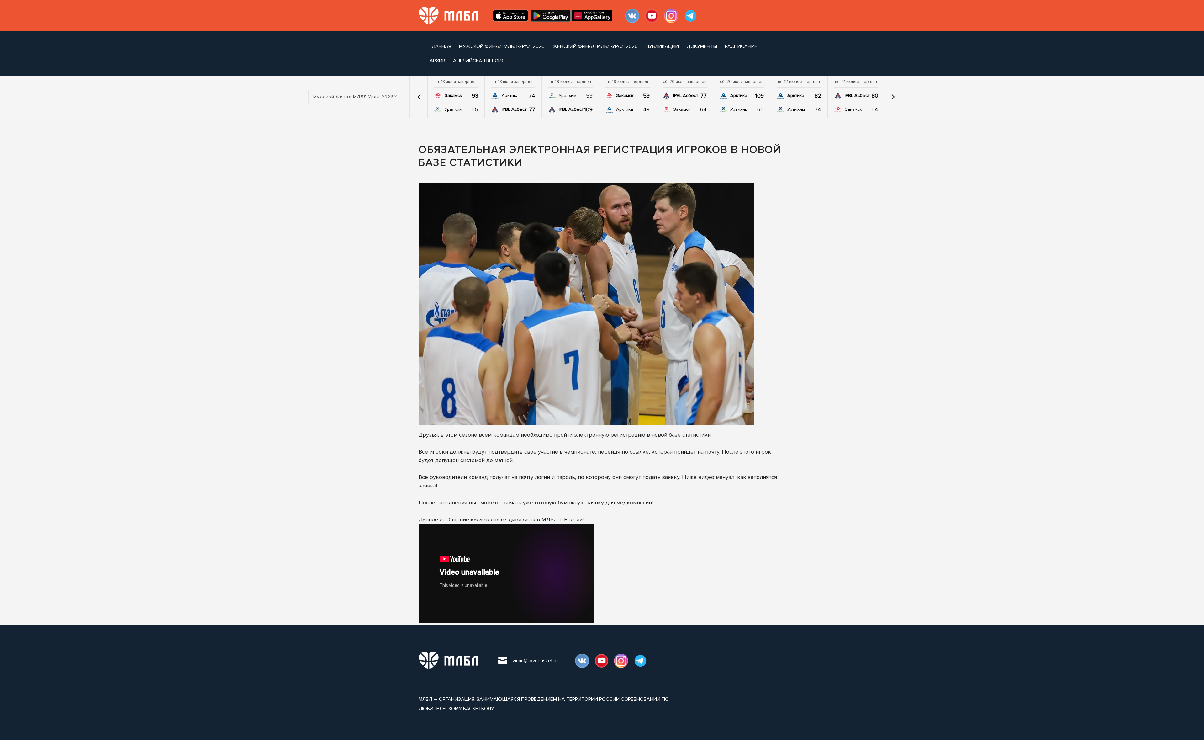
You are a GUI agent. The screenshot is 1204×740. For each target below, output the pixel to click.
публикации (662, 46)
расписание (741, 46)
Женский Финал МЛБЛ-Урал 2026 (595, 46)
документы (702, 46)
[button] (419, 97)
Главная (440, 46)
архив (437, 61)
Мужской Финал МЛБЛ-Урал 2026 (502, 46)
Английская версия (478, 61)
